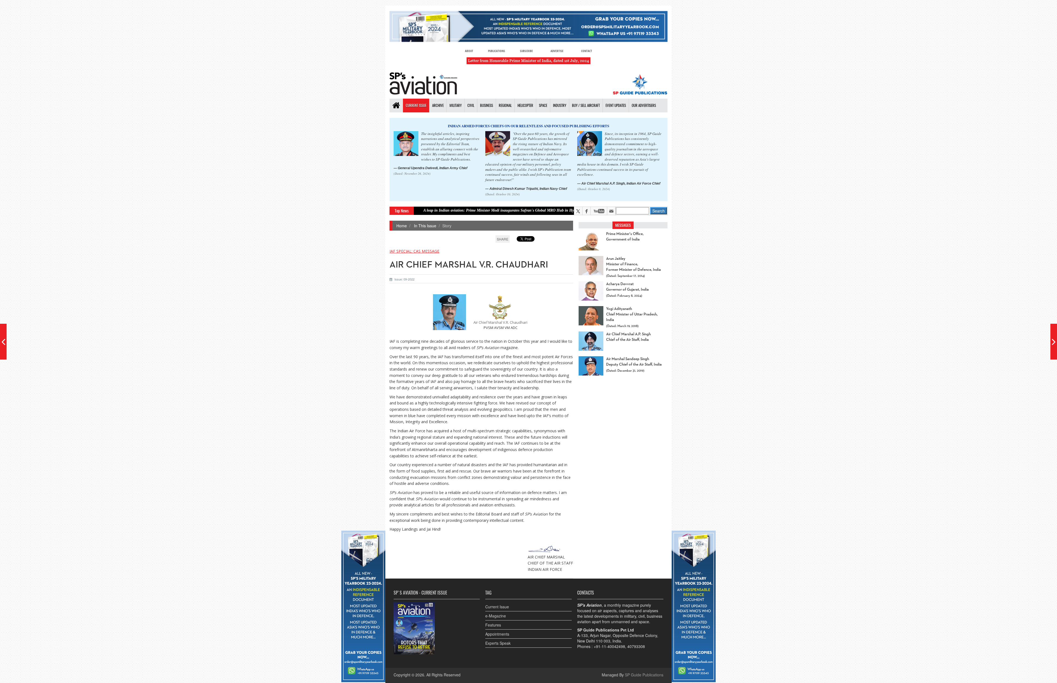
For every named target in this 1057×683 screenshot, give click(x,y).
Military (456, 105)
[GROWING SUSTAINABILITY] (3, 342)
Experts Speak (498, 643)
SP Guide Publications (644, 674)
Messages (623, 225)
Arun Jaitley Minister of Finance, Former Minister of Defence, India (633, 264)
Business (486, 105)
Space (543, 105)
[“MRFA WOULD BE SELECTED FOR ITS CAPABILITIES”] (1053, 342)
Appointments (497, 634)
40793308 (636, 646)
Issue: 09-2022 (404, 279)
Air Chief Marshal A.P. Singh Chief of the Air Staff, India (628, 337)
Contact (586, 51)
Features (493, 625)
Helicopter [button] (525, 105)
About (469, 51)
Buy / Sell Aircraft (586, 105)
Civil (470, 105)
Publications (496, 51)
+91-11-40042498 (609, 646)
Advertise (557, 51)
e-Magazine (495, 616)
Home (401, 225)
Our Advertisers (644, 105)
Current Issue (416, 105)
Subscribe (526, 51)
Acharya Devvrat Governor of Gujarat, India (627, 286)
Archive (438, 105)
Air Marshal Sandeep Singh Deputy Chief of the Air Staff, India (634, 361)
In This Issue (424, 225)
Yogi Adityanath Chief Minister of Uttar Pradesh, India (632, 314)
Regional (505, 105)
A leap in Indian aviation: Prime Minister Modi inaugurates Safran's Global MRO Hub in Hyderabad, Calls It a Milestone (483, 210)
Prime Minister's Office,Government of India (625, 236)
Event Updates (616, 105)
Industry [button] (559, 105)
